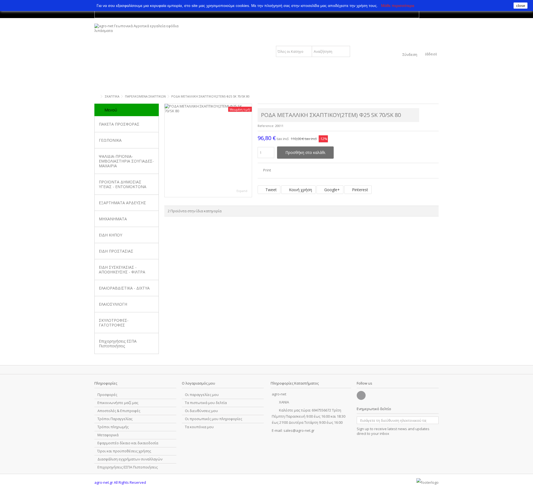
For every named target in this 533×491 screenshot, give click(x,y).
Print (266, 170)
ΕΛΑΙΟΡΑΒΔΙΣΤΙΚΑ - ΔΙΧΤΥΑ (124, 288)
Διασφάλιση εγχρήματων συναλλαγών (129, 459)
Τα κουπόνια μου (199, 427)
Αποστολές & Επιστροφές (118, 410)
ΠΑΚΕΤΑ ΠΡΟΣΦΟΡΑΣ (119, 124)
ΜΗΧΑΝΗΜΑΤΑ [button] (113, 218)
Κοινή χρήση (300, 189)
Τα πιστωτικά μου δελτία (206, 402)
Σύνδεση (410, 54)
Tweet (270, 189)
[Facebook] (361, 395)
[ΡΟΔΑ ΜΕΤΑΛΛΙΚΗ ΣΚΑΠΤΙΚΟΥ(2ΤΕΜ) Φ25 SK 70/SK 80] (208, 150)
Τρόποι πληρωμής (113, 427)
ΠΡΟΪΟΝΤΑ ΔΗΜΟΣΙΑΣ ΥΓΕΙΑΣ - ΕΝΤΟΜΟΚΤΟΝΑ (122, 184)
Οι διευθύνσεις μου (201, 410)
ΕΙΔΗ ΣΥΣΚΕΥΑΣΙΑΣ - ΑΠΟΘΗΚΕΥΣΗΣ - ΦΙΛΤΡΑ (122, 270)
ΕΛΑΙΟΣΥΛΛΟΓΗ (113, 304)
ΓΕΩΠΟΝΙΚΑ (110, 140)
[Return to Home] (96, 96)
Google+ (331, 189)
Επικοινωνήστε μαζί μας (117, 402)
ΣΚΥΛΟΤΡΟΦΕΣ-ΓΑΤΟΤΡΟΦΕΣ (114, 323)
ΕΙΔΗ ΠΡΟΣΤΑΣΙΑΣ (116, 251)
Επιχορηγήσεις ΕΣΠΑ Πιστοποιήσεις (118, 343)
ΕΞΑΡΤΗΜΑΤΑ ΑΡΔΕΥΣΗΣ (122, 202)
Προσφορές (107, 394)
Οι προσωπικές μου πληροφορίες (213, 419)
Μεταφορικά (108, 435)
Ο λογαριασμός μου (198, 383)
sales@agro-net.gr (299, 430)
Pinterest (359, 189)
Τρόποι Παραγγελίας (114, 419)
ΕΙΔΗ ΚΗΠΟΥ (110, 235)
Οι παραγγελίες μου (202, 394)
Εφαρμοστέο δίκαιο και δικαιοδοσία (127, 443)
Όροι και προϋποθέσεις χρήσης (124, 451)
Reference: (266, 126)
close (520, 5)
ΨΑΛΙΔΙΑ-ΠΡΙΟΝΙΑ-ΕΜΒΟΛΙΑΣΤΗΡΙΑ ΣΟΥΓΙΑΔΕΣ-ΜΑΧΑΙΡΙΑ (126, 161)
